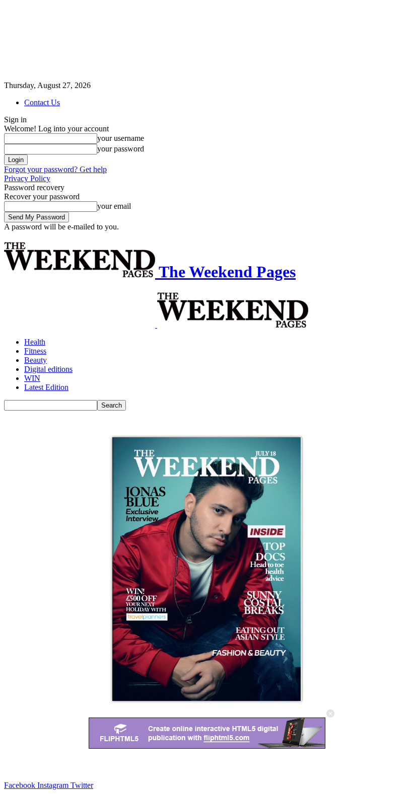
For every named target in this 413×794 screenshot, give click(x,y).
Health (34, 342)
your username (120, 138)
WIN (32, 378)
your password (120, 148)
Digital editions (48, 369)
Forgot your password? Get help (55, 169)
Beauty (35, 360)
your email (114, 206)
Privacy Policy (27, 178)
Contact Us (42, 102)
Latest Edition (46, 387)
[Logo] (80, 325)
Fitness (35, 351)
